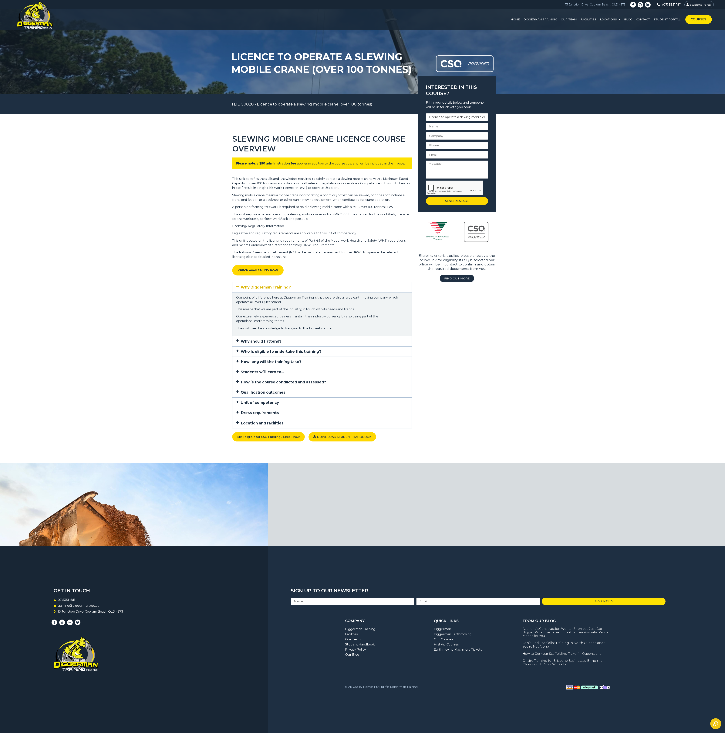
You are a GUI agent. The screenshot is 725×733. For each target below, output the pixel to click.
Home (515, 19)
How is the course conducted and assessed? (283, 382)
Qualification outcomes (263, 392)
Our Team (569, 19)
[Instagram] (640, 5)
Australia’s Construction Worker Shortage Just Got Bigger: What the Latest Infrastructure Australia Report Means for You (566, 632)
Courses (698, 19)
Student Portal (667, 19)
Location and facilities (262, 423)
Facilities (588, 19)
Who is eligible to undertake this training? (281, 351)
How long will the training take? (271, 361)
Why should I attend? (261, 341)
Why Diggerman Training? (266, 287)
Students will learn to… (262, 372)
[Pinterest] (77, 622)
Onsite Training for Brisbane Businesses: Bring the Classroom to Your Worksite (562, 662)
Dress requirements (260, 412)
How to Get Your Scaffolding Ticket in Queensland (562, 653)
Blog (628, 19)
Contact (643, 19)
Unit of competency (260, 402)
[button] (322, 287)
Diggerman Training (540, 19)
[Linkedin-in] (648, 5)
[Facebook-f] (633, 5)
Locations (608, 19)
